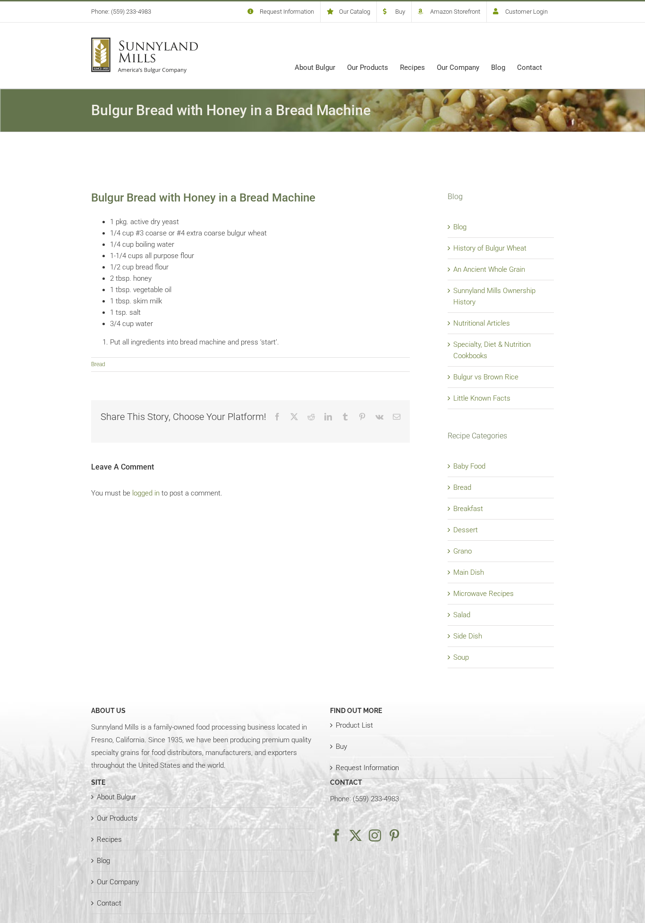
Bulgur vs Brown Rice (485, 377)
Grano (462, 551)
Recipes (109, 839)
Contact (109, 903)
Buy (341, 746)
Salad (461, 615)
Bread (98, 364)
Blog (460, 227)
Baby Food (469, 466)
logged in (146, 493)
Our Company (118, 882)
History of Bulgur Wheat (489, 248)
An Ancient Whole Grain (489, 269)
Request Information (367, 768)
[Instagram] (375, 835)
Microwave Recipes (483, 593)
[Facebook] (336, 835)
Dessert (465, 530)
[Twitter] (355, 835)
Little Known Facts (481, 398)
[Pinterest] (394, 835)
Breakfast (468, 508)
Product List (354, 725)
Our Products (117, 818)
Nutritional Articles (481, 323)
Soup (461, 657)
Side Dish (467, 636)
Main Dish (468, 572)
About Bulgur (116, 797)
